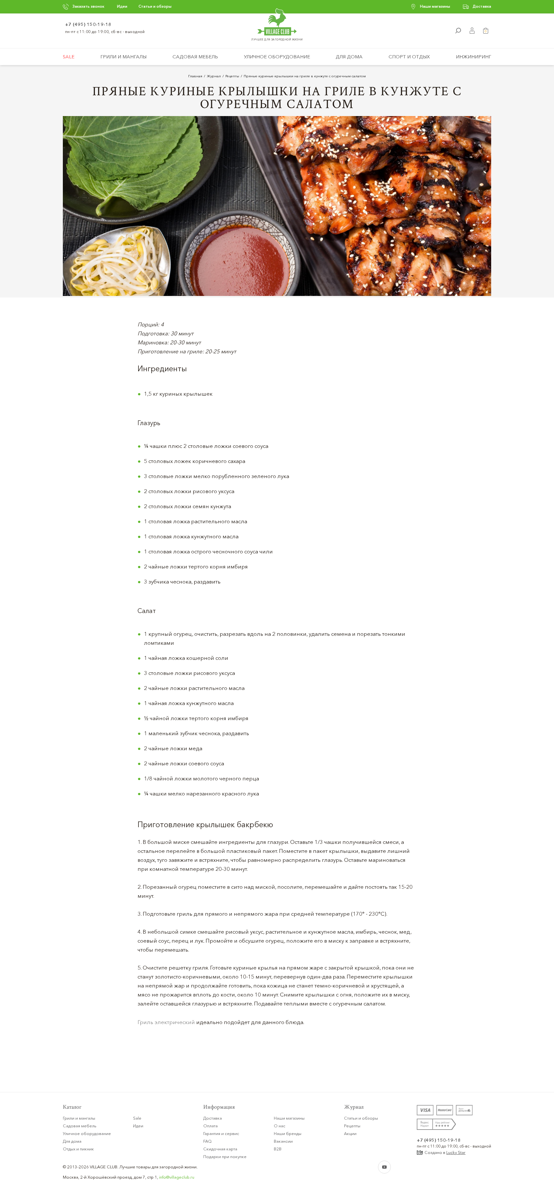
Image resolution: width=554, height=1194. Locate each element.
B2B (277, 1148)
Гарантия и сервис (221, 1133)
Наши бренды (287, 1133)
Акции (350, 1133)
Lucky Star (456, 1152)
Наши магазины (435, 6)
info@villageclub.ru (176, 1177)
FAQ (207, 1141)
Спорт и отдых (409, 57)
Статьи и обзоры (155, 6)
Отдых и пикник (78, 1148)
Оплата (210, 1125)
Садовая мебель (195, 57)
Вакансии (283, 1141)
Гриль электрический (166, 1022)
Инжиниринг (473, 57)
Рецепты (352, 1125)
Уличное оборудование (277, 57)
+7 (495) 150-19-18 (88, 24)
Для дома (349, 57)
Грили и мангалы (123, 57)
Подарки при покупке (225, 1156)
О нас (279, 1125)
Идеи (122, 6)
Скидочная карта (220, 1148)
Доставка (482, 6)
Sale (68, 57)
